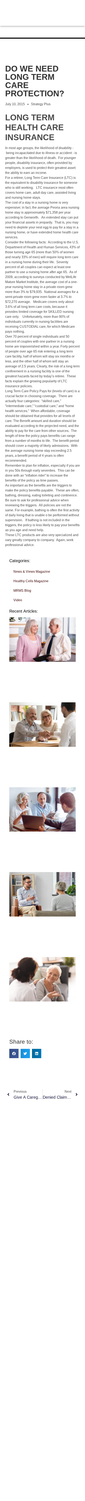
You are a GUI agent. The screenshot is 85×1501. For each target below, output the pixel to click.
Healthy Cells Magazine (30, 581)
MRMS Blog (22, 590)
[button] (14, 1053)
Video (17, 600)
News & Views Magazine (31, 571)
